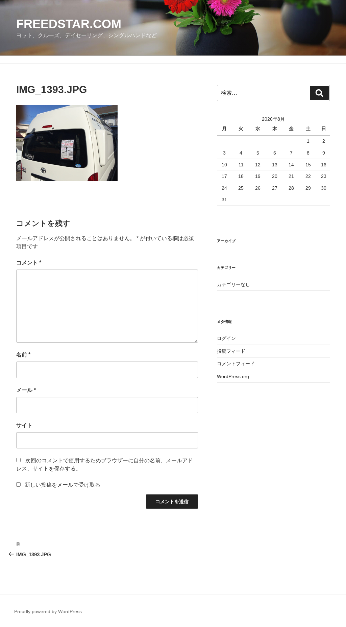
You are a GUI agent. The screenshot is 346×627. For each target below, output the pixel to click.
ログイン (226, 338)
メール (26, 390)
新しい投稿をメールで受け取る (62, 485)
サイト (24, 425)
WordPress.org (233, 376)
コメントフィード (236, 363)
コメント (28, 262)
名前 (23, 354)
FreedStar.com (68, 24)
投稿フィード (231, 351)
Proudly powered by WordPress (48, 611)
